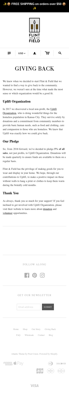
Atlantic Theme (17, 353)
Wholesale (29, 334)
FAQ (18, 334)
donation (47, 209)
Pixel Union (33, 353)
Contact (41, 334)
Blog (51, 334)
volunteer (8, 213)
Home (16, 329)
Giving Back (50, 329)
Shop (25, 329)
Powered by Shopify (48, 353)
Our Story (36, 329)
